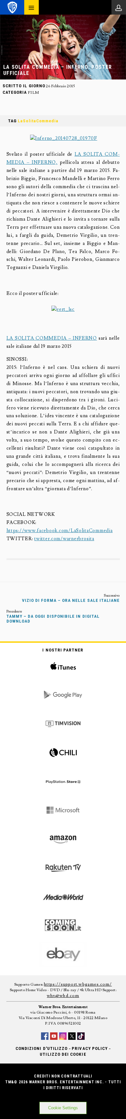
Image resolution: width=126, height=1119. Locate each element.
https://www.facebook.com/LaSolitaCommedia (59, 531)
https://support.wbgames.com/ (78, 984)
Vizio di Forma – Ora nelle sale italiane (71, 600)
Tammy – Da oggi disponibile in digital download (53, 619)
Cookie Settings (63, 1107)
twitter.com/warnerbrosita (64, 539)
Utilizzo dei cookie (63, 1054)
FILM (33, 92)
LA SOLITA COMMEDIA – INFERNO (51, 338)
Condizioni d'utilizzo (42, 1048)
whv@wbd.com (63, 996)
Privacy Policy (90, 1048)
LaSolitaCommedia (38, 120)
